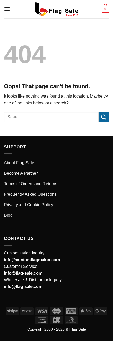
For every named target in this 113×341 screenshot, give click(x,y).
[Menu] (7, 9)
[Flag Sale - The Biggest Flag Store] (56, 9)
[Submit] (104, 117)
